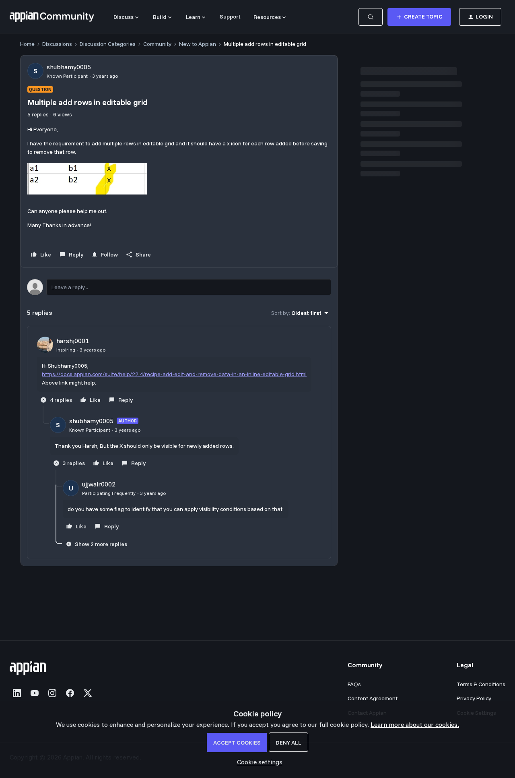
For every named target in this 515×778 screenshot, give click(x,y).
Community (157, 44)
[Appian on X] (87, 693)
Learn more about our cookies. (415, 724)
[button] (419, 17)
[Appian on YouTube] (34, 693)
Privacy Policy (474, 698)
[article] (179, 371)
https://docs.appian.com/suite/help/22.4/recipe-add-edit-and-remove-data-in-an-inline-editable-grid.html (174, 374)
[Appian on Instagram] (52, 693)
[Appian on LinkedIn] (17, 693)
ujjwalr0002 (98, 484)
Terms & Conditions (481, 684)
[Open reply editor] (179, 287)
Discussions (57, 44)
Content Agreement (373, 698)
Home (27, 44)
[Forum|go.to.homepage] (52, 17)
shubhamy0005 (69, 67)
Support (230, 16)
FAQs (354, 684)
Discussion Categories (108, 44)
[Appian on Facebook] (70, 693)
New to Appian (197, 44)
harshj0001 (72, 341)
